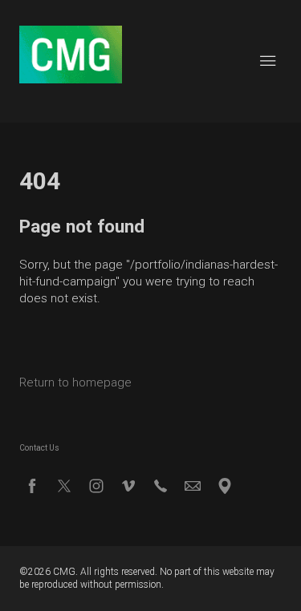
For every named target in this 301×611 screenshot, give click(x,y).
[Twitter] (64, 486)
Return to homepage (75, 382)
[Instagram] (96, 486)
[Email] (192, 486)
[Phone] (160, 486)
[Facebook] (32, 486)
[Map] (225, 486)
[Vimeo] (128, 486)
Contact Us (39, 447)
